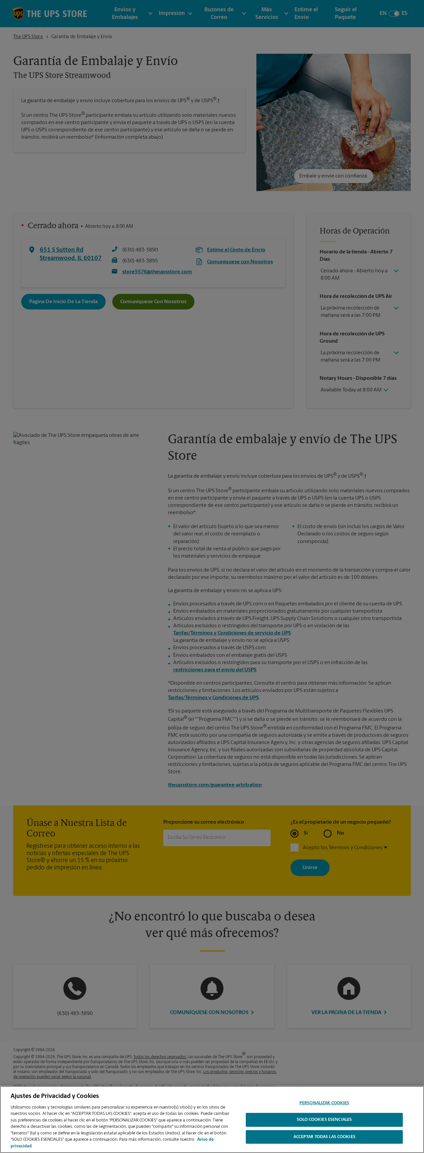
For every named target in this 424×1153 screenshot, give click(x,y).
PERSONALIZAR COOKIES (324, 1103)
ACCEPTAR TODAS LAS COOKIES (324, 1137)
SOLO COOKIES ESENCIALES (324, 1120)
